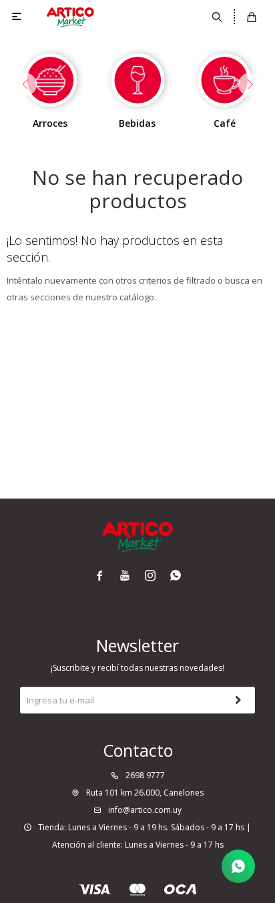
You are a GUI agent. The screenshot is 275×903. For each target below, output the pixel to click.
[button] (217, 16)
